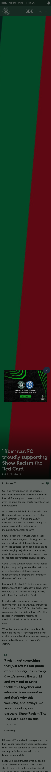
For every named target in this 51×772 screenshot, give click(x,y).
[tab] (47, 370)
